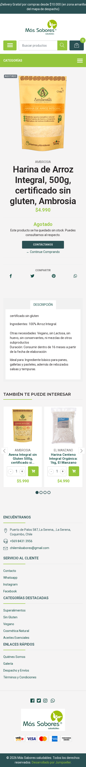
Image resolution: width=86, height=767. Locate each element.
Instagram (10, 584)
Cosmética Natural (16, 631)
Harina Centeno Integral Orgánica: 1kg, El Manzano (63, 459)
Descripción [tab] (43, 304)
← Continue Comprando (43, 252)
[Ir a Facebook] (32, 700)
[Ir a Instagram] (45, 700)
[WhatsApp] (52, 700)
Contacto (9, 571)
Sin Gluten (10, 617)
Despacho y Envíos (16, 670)
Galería (8, 663)
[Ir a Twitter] (39, 700)
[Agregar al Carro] (33, 471)
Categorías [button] (12, 60)
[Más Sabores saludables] (41, 27)
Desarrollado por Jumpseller (51, 762)
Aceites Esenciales (16, 637)
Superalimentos (14, 610)
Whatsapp (10, 577)
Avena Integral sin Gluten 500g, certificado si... (23, 459)
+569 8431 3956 (21, 541)
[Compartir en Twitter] (32, 276)
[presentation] (4, 450)
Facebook (10, 591)
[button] (37, 492)
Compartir (43, 270)
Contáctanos (43, 244)
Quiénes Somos (14, 657)
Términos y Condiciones (19, 677)
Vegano (8, 624)
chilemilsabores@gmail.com (29, 548)
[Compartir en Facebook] (11, 276)
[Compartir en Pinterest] (54, 276)
